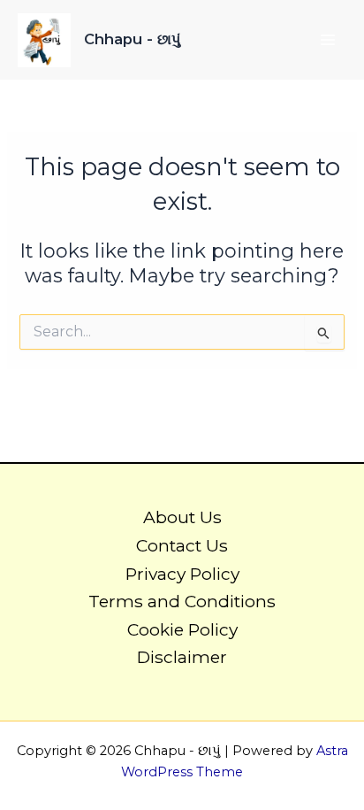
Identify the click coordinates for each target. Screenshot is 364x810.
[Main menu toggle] (327, 39)
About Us (182, 517)
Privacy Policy (182, 573)
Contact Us (182, 545)
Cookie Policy (182, 629)
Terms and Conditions (182, 601)
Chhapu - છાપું (132, 39)
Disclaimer (182, 656)
